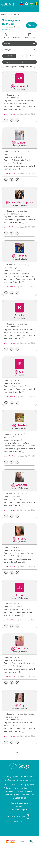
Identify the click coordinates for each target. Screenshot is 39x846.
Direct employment (25, 785)
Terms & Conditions (19, 803)
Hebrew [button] (13, 62)
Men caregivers (12, 794)
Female (9, 56)
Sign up (31, 25)
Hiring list (16, 37)
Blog (9, 776)
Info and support (19, 809)
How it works (26, 776)
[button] (19, 43)
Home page (5, 14)
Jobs (16, 788)
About (16, 776)
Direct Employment (25, 780)
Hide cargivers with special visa (19, 66)
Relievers (8, 788)
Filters (6, 37)
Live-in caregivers (27, 788)
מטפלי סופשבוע (19, 798)
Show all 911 (7, 29)
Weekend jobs (27, 794)
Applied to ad (29, 37)
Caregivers (10, 785)
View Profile (9, 114)
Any (31, 56)
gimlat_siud (10, 780)
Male (21, 56)
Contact (19, 806)
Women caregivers (24, 791)
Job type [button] (7, 49)
